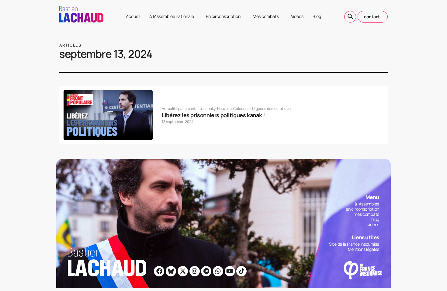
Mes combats (266, 16)
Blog (317, 16)
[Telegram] (206, 271)
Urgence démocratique (271, 108)
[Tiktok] (241, 271)
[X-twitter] (183, 271)
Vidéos (297, 16)
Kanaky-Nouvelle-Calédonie (227, 108)
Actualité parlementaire (182, 108)
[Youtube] (230, 271)
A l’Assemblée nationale (171, 16)
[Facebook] (159, 271)
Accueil (133, 16)
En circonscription (223, 16)
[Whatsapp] (218, 271)
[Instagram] (194, 271)
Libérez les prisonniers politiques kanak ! (213, 115)
